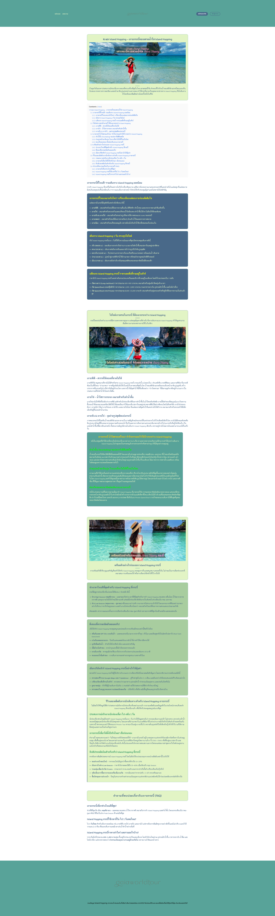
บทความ (65, 14)
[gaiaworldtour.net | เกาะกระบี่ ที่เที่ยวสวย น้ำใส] (137, 13)
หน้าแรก (57, 14)
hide (99, 107)
